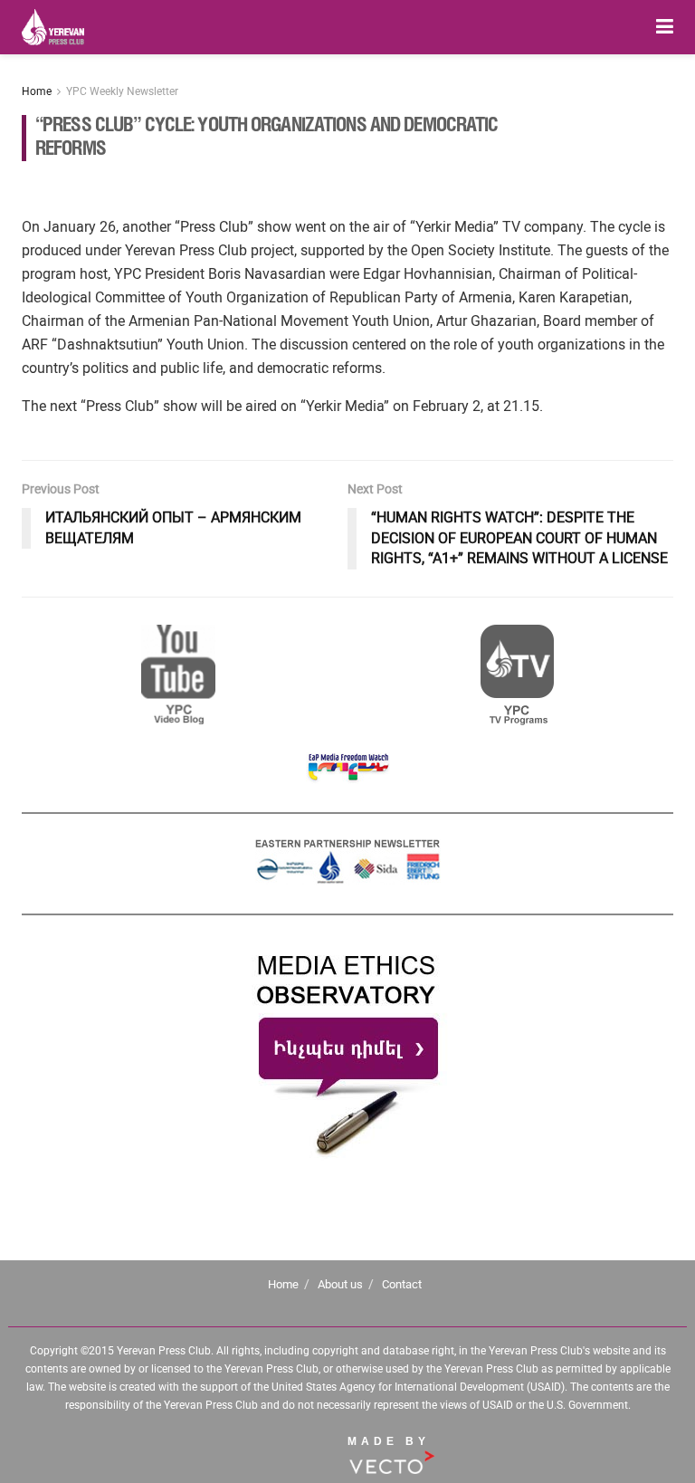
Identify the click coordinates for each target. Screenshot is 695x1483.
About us (340, 1284)
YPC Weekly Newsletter (122, 91)
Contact (402, 1284)
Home (37, 91)
